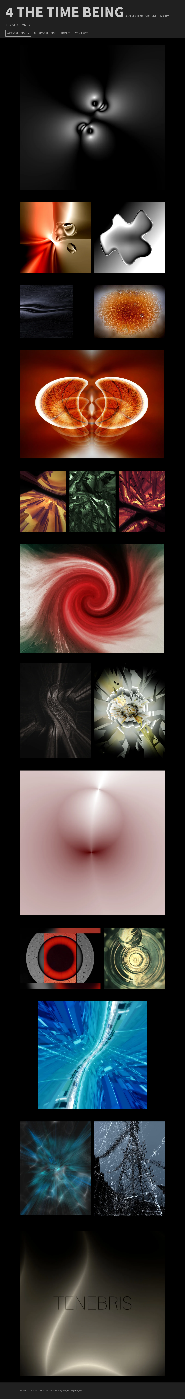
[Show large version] (92, 117)
